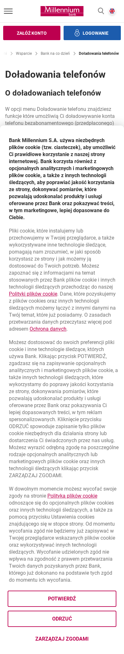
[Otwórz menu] (8, 11)
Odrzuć (62, 619)
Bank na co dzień (55, 53)
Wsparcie (24, 53)
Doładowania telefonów (99, 53)
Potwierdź (62, 599)
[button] (101, 11)
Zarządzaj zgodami (75, 641)
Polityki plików (33, 294)
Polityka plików (72, 496)
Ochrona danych (48, 329)
